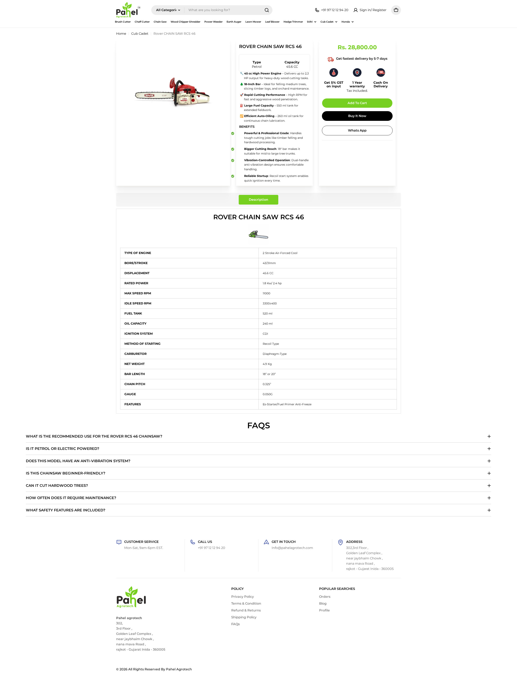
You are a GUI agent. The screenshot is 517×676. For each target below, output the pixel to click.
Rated (129, 283)
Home (121, 34)
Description (258, 200)
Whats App (357, 130)
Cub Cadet (139, 34)
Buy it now (357, 116)
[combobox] (211, 10)
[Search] (266, 10)
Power (142, 283)
